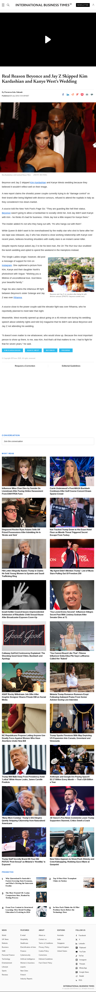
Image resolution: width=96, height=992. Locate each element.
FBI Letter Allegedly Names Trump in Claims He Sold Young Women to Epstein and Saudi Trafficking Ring (23, 573)
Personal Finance (8, 955)
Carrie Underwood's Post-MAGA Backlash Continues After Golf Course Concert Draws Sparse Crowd (70, 491)
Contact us (43, 939)
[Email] (87, 94)
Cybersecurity (25, 955)
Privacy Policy (44, 947)
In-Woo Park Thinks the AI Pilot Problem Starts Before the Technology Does (66, 909)
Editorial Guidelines (71, 366)
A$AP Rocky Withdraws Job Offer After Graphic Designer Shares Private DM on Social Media (24, 697)
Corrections (43, 955)
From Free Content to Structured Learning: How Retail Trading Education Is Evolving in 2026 (19, 909)
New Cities (24, 971)
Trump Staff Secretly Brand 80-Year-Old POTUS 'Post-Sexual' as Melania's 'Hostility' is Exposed (23, 862)
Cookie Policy (44, 951)
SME (4, 951)
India (59, 939)
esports (23, 967)
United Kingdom (63, 947)
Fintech (23, 975)
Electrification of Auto (28, 947)
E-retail (23, 935)
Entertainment (7, 963)
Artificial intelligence (27, 959)
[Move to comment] (92, 94)
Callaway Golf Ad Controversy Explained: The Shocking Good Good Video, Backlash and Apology (23, 656)
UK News (5, 939)
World (4, 935)
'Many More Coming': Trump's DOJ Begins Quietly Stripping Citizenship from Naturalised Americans (23, 820)
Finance (23, 951)
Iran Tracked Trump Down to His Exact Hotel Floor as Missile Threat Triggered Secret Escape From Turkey (71, 532)
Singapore (60, 943)
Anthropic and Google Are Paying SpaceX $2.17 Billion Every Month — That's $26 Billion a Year (71, 779)
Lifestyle (5, 967)
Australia (60, 935)
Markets (5, 943)
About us (42, 935)
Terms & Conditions (46, 943)
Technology (6, 959)
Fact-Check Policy (45, 963)
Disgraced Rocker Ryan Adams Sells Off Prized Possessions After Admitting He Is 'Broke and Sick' (21, 532)
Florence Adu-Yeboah (13, 92)
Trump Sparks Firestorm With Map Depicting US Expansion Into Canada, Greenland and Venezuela (71, 738)
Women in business (27, 963)
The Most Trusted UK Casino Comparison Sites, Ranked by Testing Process (18, 895)
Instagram (7, 265)
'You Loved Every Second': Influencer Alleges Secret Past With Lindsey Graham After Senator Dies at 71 (71, 614)
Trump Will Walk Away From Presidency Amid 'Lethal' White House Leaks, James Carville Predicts (23, 779)
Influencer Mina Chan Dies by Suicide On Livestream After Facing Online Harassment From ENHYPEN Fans (22, 491)
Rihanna (18, 297)
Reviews (5, 975)
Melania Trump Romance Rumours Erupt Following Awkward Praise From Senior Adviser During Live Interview (69, 697)
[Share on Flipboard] (77, 94)
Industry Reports (26, 979)
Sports (4, 971)
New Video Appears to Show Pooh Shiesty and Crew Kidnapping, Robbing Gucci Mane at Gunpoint (72, 862)
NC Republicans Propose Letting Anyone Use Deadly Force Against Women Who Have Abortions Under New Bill (23, 738)
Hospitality (24, 939)
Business (5, 947)
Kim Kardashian (38, 182)
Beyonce (6, 213)
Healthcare (24, 943)
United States (62, 951)
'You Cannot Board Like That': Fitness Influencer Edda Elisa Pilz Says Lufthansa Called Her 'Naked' (69, 656)
